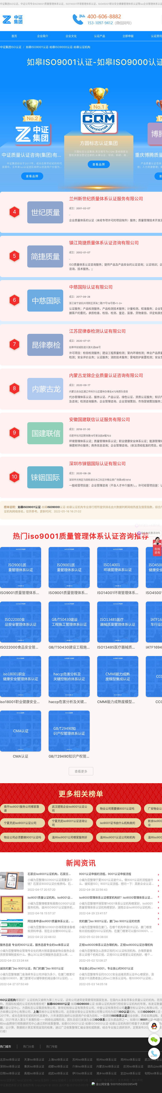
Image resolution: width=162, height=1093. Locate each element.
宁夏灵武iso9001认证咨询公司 (69, 822)
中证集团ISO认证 (10, 47)
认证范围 (96, 1080)
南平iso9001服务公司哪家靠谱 (21, 808)
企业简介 (42, 36)
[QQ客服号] (154, 1026)
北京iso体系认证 (10, 1059)
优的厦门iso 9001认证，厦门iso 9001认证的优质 (109, 921)
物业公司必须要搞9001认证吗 (22, 837)
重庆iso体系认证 (34, 1066)
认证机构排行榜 (78, 1080)
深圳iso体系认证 (10, 1066)
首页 (14, 36)
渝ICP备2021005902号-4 (75, 1085)
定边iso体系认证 (131, 1073)
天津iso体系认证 (34, 1059)
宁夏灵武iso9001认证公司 (20, 823)
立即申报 (128, 36)
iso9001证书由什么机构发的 (117, 823)
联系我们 (109, 1080)
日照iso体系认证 (10, 1073)
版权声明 (137, 1080)
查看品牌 (32, 176)
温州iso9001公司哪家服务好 (69, 837)
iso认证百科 (41, 1080)
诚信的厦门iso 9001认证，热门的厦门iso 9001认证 (32, 968)
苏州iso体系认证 (82, 1059)
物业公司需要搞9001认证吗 (117, 808)
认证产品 (99, 36)
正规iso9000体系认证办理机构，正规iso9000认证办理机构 (116, 944)
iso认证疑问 (59, 1080)
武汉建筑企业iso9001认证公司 (69, 808)
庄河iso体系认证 (133, 1066)
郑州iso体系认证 (131, 1059)
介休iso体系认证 (82, 1066)
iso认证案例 (7, 1080)
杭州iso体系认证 (106, 1059)
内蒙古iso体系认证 (107, 1066)
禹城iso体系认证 (34, 1073)
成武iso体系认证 (58, 1073)
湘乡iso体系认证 (106, 1073)
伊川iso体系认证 (82, 1073)
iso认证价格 (24, 1080)
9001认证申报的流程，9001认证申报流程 (105, 874)
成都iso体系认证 (58, 1066)
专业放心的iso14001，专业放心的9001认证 (106, 968)
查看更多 (81, 771)
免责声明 (123, 1080)
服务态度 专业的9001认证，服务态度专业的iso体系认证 (34, 944)
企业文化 (71, 36)
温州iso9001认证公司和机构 (117, 837)
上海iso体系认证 (58, 1059)
